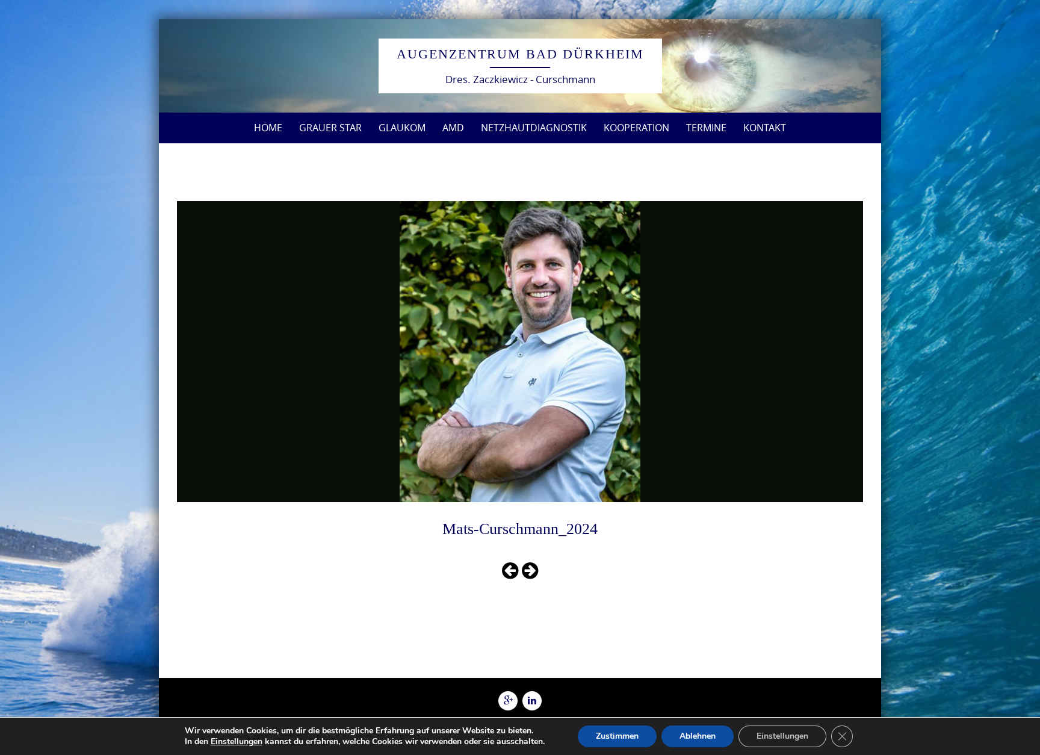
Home (268, 127)
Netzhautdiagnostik (534, 127)
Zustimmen (617, 736)
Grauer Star (330, 127)
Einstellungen (236, 741)
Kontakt (764, 127)
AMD (453, 127)
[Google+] (508, 700)
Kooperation (636, 127)
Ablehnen (697, 736)
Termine (706, 127)
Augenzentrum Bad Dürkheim (520, 53)
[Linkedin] (532, 700)
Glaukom (402, 127)
